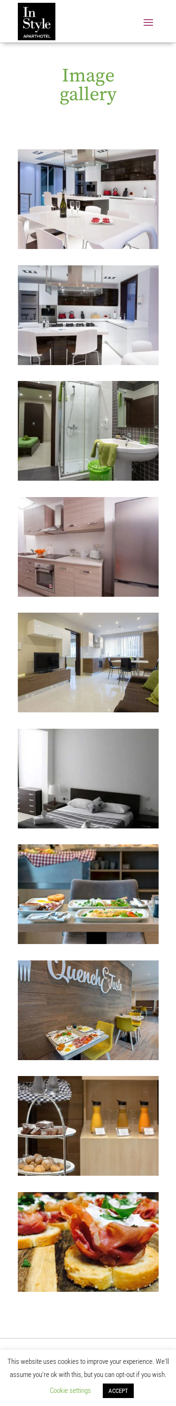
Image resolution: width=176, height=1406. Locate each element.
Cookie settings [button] (70, 1390)
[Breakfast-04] (88, 1289)
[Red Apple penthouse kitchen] (88, 362)
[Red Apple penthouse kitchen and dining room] (88, 246)
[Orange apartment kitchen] (88, 594)
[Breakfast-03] (88, 1173)
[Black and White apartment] (88, 825)
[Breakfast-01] (88, 941)
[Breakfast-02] (88, 1057)
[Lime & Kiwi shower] (88, 478)
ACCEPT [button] (118, 1390)
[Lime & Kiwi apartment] (88, 709)
